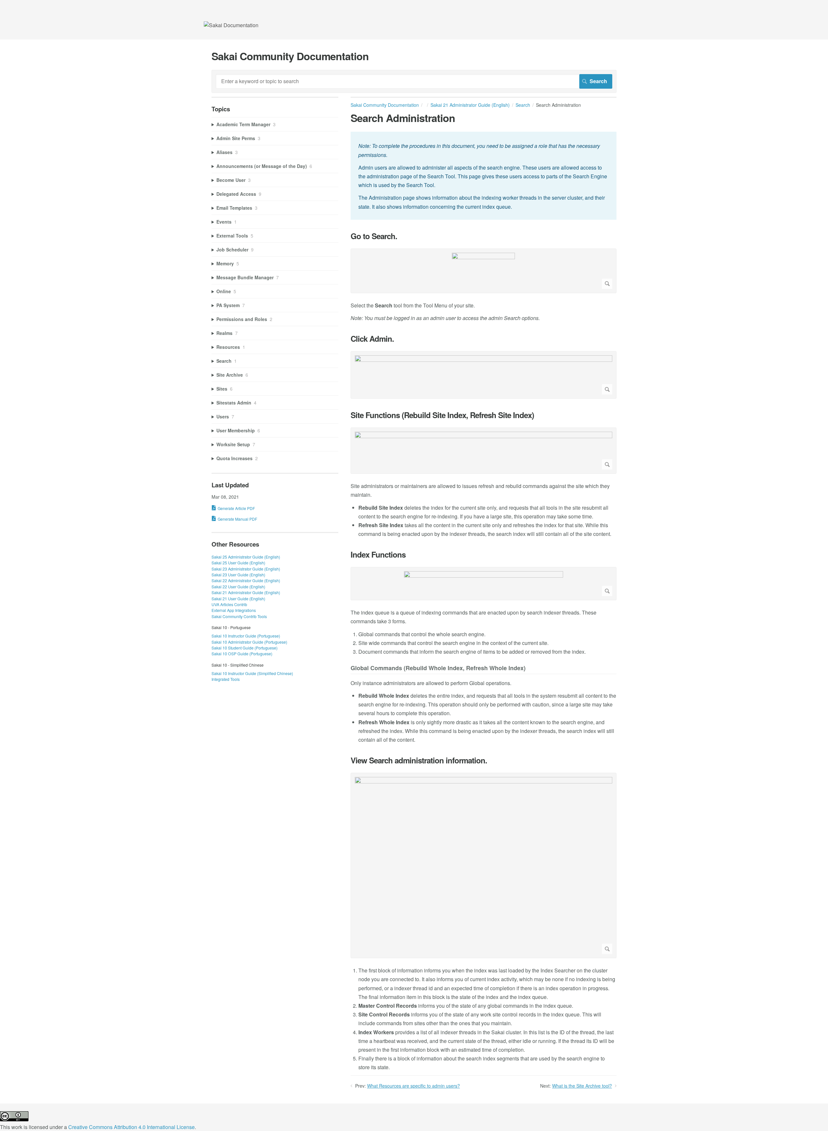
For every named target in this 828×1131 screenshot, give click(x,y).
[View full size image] (483, 271)
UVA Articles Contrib (229, 604)
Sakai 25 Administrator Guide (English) (246, 557)
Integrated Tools (226, 679)
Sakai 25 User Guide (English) (238, 562)
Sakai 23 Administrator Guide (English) (246, 568)
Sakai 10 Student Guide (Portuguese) (245, 647)
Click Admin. (372, 338)
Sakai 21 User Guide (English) (238, 598)
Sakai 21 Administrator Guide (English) (470, 105)
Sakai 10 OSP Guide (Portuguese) (242, 653)
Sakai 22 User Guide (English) (238, 586)
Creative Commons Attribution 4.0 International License (131, 1127)
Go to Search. (374, 236)
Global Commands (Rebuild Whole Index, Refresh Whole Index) (438, 668)
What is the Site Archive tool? (582, 1085)
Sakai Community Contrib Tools (239, 616)
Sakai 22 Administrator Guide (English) (246, 580)
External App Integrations (234, 610)
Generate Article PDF (236, 508)
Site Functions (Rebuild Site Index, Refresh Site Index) (442, 415)
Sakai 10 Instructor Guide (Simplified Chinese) (252, 673)
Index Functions (378, 554)
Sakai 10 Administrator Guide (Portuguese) (249, 642)
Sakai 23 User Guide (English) (238, 574)
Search (523, 105)
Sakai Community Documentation (385, 105)
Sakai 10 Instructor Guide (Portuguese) (246, 635)
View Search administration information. (419, 760)
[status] (483, 175)
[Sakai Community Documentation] (231, 25)
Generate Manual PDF (237, 519)
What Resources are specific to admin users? (413, 1085)
